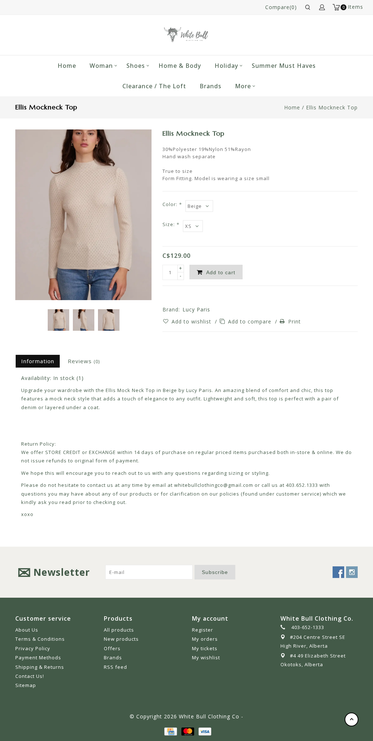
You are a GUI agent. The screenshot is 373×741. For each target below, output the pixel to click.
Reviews (84, 361)
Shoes (135, 66)
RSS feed (115, 667)
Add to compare (250, 321)
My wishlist (206, 657)
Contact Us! (29, 676)
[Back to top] (351, 719)
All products (119, 629)
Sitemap (25, 685)
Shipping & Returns (39, 667)
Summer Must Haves (284, 66)
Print (294, 321)
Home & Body (179, 66)
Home (67, 66)
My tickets (204, 648)
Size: (170, 224)
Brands (210, 86)
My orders (205, 639)
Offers (112, 648)
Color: (172, 204)
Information (37, 361)
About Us (26, 629)
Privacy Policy (32, 648)
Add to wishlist (192, 321)
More (243, 86)
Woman (101, 66)
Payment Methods (38, 657)
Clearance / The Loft (154, 86)
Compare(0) (281, 7)
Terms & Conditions (40, 639)
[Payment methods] (170, 731)
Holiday (226, 66)
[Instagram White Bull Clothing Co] (352, 572)
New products (121, 639)
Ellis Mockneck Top (332, 107)
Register (202, 629)
